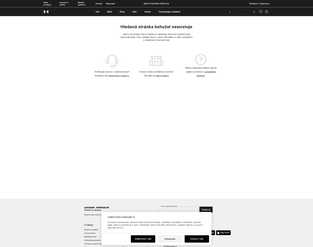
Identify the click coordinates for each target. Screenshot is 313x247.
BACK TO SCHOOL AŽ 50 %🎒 (156, 4)
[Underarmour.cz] (46, 11)
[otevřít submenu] (101, 12)
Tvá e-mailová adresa (168, 206)
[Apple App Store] (223, 232)
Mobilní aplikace (81, 3)
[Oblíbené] (260, 11)
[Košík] (266, 11)
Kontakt (99, 4)
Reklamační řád (90, 237)
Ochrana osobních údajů (94, 244)
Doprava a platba (64, 3)
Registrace (264, 4)
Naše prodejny (47, 3)
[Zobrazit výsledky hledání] (254, 12)
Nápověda (110, 4)
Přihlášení (253, 4)
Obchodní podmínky (92, 240)
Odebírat (206, 209)
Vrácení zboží (89, 233)
